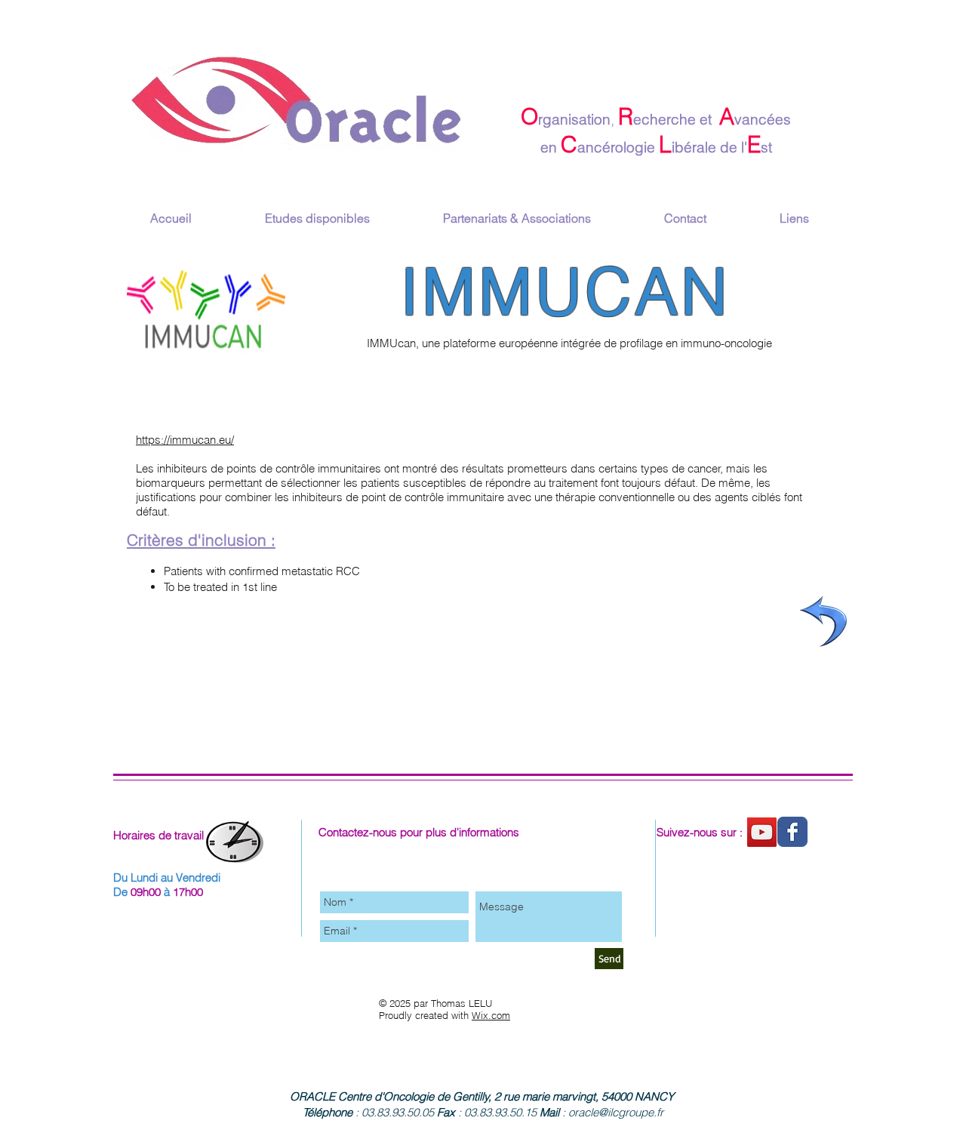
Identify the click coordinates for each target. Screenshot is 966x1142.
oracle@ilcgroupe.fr (615, 1112)
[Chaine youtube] (762, 832)
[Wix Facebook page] (792, 832)
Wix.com (491, 1015)
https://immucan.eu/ (185, 439)
